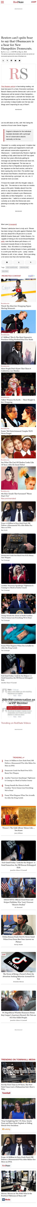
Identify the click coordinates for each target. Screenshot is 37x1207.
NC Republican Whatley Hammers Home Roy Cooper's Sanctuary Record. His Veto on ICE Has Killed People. (18, 1015)
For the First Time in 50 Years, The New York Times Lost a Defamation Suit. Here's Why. (18, 1086)
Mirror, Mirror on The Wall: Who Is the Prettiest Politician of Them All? (16, 1194)
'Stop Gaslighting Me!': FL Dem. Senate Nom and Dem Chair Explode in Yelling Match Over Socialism (16, 1123)
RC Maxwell (18, 907)
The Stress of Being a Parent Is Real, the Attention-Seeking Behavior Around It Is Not (18, 976)
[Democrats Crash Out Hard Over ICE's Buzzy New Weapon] (18, 543)
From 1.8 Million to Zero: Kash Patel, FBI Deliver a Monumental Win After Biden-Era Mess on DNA (16, 525)
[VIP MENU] (33, 2)
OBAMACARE (24, 267)
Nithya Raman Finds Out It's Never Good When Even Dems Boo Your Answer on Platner (18, 939)
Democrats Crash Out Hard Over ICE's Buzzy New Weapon (17, 556)
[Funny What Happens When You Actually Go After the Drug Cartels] (18, 634)
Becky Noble (18, 944)
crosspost (12, 224)
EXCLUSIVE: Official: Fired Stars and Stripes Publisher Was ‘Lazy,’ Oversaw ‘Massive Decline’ (18, 902)
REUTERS (5, 271)
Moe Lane (6, 52)
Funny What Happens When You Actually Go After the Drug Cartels (17, 646)
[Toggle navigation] (2, 2)
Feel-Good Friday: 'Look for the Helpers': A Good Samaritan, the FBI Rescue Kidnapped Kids (16, 678)
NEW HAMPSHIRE (11, 267)
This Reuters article (8, 86)
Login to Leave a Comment (18, 708)
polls (2, 241)
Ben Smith (4, 530)
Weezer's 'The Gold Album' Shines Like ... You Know (18, 829)
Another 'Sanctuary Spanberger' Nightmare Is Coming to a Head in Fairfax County (17, 586)
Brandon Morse (18, 982)
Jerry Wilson (18, 833)
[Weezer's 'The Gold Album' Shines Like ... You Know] (18, 816)
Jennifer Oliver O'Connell (9, 683)
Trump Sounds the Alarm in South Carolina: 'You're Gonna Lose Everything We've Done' (17, 616)
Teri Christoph (5, 560)
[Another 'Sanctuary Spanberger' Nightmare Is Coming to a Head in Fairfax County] (18, 574)
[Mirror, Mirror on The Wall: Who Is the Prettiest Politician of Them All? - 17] (18, 1181)
